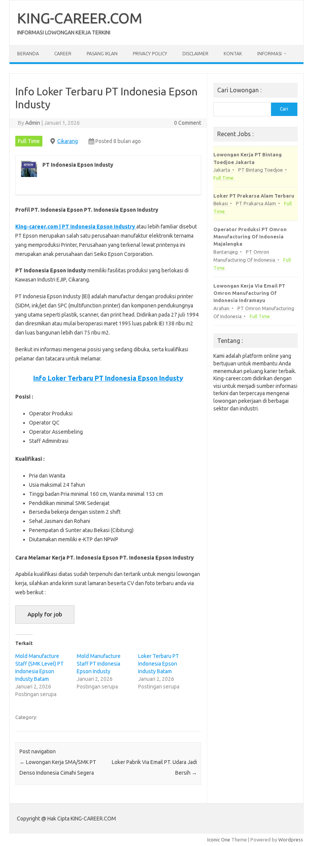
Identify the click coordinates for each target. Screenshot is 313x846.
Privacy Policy (150, 53)
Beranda (28, 53)
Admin (32, 123)
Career (62, 53)
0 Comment (187, 123)
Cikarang (67, 141)
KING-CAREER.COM (79, 18)
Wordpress (290, 839)
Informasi (269, 53)
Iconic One (218, 839)
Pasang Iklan (102, 53)
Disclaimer (195, 53)
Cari (284, 108)
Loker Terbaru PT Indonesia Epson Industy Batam (158, 663)
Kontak (233, 53)
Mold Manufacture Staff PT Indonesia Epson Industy (99, 663)
